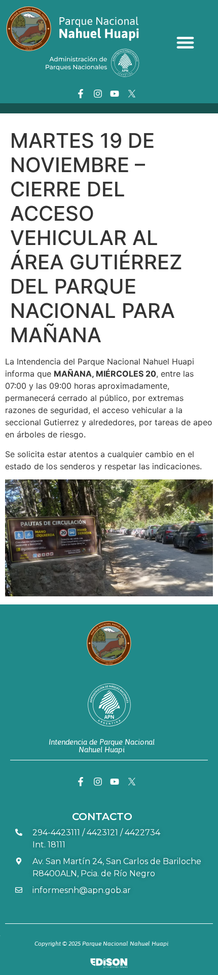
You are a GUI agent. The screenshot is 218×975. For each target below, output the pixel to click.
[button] (185, 42)
